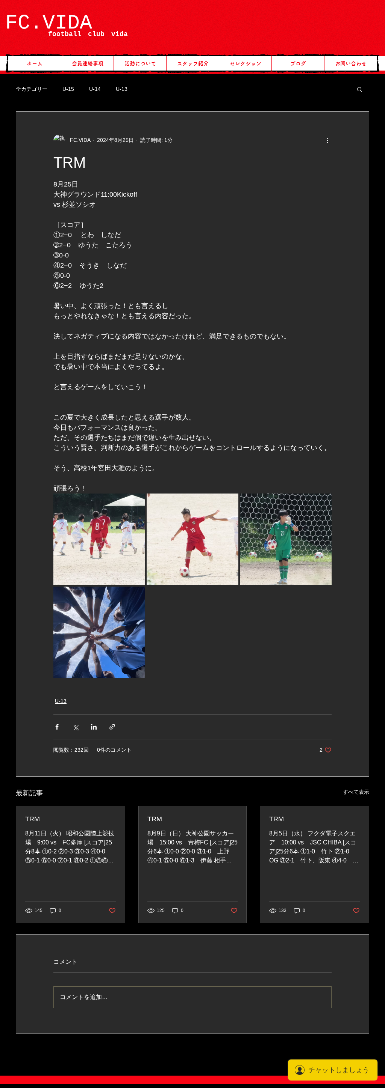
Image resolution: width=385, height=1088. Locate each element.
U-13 (121, 89)
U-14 (95, 89)
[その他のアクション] (327, 140)
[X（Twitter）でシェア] (75, 726)
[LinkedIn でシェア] (93, 726)
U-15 (68, 89)
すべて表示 (356, 792)
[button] (359, 89)
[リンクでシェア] (112, 726)
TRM (32, 819)
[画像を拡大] (99, 539)
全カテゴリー (31, 89)
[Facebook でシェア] (57, 726)
